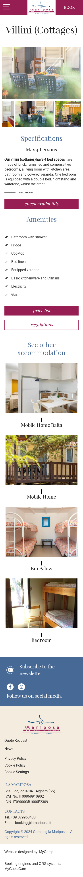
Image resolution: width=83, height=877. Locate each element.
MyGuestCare (15, 869)
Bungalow (41, 568)
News (8, 748)
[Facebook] (10, 687)
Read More (26, 192)
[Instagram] (21, 687)
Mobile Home (41, 497)
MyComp (46, 852)
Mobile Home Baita (41, 425)
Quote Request (15, 740)
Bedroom (41, 640)
